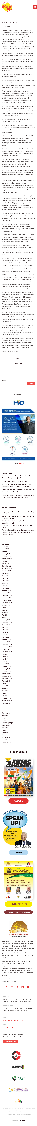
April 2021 (5, 661)
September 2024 (7, 573)
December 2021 (7, 644)
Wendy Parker (6, 516)
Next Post (18, 363)
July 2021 (5, 656)
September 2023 (7, 603)
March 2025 (5, 564)
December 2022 (7, 622)
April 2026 (5, 546)
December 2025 (7, 556)
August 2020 (6, 681)
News (4, 730)
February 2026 (6, 551)
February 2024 (6, 590)
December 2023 (7, 595)
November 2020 (7, 674)
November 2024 (7, 568)
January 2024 (6, 593)
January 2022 (6, 642)
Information (6, 725)
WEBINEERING (22, 1120)
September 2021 (7, 652)
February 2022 (6, 639)
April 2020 (5, 691)
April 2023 (5, 615)
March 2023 (5, 617)
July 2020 (5, 683)
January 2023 (6, 620)
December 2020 (7, 671)
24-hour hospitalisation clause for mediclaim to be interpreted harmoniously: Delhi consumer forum (18, 532)
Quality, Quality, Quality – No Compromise (15, 481)
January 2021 (6, 669)
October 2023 (6, 600)
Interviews (5, 727)
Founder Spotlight (7, 723)
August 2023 (6, 605)
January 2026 (6, 554)
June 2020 (5, 686)
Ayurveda (5, 715)
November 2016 (7, 700)
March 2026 (5, 549)
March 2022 (5, 637)
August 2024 (6, 576)
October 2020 (6, 676)
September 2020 (7, 679)
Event (4, 720)
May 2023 (5, 612)
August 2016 (6, 703)
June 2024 (5, 581)
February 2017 (6, 698)
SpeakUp (4, 740)
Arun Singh (5, 525)
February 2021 (6, 666)
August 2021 (6, 654)
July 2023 (5, 608)
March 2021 (5, 664)
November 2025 (7, 559)
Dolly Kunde (5, 521)
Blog (3, 718)
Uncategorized (6, 742)
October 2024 (6, 571)
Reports (4, 735)
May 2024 (5, 583)
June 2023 (5, 610)
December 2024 (7, 566)
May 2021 (5, 659)
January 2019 (6, 693)
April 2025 (5, 561)
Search (4, 380)
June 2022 (5, 630)
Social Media (6, 737)
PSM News (6, 23)
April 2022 (5, 634)
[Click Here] (35, 7)
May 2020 (5, 688)
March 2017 (5, 696)
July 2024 (5, 578)
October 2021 (6, 649)
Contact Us (21, 463)
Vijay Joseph (6, 512)
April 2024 (5, 585)
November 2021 (7, 647)
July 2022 (5, 627)
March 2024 (5, 588)
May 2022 (5, 632)
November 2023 (7, 598)
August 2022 (6, 625)
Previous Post (18, 358)
